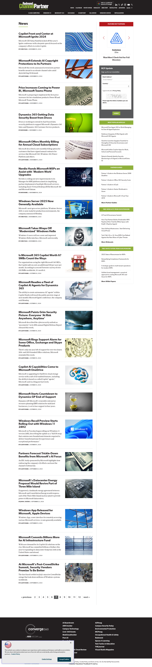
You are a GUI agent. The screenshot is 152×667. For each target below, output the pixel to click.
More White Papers (108, 281)
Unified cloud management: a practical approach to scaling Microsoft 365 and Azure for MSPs (114, 275)
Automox (116, 50)
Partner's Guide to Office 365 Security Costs (116, 180)
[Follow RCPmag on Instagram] (125, 5)
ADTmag (98, 623)
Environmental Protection (105, 629)
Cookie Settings (47, 659)
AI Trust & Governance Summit (111, 215)
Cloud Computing (34, 13)
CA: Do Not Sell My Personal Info (109, 662)
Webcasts (97, 8)
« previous (26, 597)
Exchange (71, 13)
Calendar (79, 8)
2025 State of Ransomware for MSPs (113, 254)
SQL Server (92, 13)
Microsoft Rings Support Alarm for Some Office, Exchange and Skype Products (40, 342)
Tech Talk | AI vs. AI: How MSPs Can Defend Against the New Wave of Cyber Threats (115, 236)
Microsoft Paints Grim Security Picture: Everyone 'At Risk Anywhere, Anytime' (38, 315)
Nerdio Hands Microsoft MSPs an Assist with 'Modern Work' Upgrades (39, 171)
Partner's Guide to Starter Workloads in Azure (114, 190)
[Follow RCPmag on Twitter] (119, 5)
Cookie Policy (84, 662)
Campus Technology (71, 629)
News (72, 8)
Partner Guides (116, 167)
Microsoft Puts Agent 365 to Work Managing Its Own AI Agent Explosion (116, 128)
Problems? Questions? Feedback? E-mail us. (83, 664)
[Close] (70, 642)
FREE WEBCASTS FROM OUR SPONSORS (116, 209)
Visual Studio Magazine (104, 650)
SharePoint (82, 13)
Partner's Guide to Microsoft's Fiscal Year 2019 (115, 197)
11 (74, 597)
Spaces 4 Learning (102, 641)
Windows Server (105, 13)
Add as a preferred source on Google (106, 3)
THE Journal (99, 647)
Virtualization (119, 13)
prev (104, 38)
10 (69, 597)
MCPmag (98, 632)
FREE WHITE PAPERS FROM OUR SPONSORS (116, 249)
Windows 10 (47, 13)
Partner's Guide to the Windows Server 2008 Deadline (116, 174)
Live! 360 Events (69, 632)
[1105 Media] (34, 636)
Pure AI (65, 638)
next (129, 38)
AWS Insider (67, 626)
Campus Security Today (104, 626)
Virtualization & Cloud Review (74, 650)
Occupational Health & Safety (106, 635)
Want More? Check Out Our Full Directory (116, 59)
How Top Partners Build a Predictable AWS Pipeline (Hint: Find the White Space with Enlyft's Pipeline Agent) (115, 222)
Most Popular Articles (116, 122)
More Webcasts (107, 242)
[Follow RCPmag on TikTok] (122, 5)
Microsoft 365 (59, 13)
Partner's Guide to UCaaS (109, 185)
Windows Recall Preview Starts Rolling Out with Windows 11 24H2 (38, 424)
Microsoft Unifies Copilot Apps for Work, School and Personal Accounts (115, 151)
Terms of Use (95, 662)
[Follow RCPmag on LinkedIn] (116, 5)
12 (79, 597)
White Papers (88, 8)
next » (87, 597)
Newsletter (113, 8)
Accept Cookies (64, 659)
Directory (105, 8)
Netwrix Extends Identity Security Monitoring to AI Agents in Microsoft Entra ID (115, 159)
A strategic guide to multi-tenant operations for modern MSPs (115, 267)
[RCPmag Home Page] (34, 6)
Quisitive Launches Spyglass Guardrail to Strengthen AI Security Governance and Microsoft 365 (114, 143)
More (128, 8)
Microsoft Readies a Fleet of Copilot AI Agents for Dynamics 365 (38, 285)
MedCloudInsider (70, 635)
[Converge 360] (37, 629)
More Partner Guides (109, 203)
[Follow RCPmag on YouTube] (128, 5)
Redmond (99, 638)
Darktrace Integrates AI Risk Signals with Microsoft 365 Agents (114, 135)
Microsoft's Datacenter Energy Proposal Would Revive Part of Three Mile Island (38, 483)
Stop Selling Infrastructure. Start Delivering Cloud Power (115, 230)
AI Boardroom (68, 623)
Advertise (122, 8)
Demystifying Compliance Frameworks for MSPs (115, 260)
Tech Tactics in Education (105, 644)
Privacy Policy (117, 90)
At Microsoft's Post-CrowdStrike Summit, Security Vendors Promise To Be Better (39, 567)
